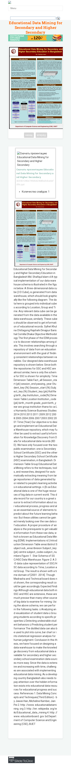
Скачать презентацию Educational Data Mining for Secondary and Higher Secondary (35, 173)
